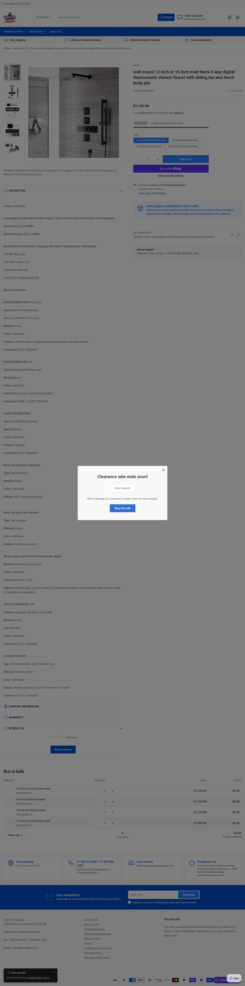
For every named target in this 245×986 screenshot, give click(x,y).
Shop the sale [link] (122, 508)
